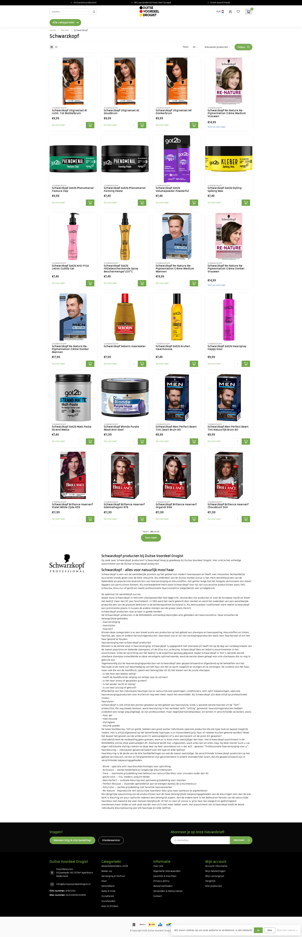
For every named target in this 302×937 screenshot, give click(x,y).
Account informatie (216, 866)
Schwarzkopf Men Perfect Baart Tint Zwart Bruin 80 (176, 428)
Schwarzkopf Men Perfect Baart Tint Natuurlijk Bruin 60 (228, 428)
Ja (258, 930)
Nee (269, 930)
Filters (242, 47)
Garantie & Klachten (164, 876)
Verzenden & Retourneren (168, 891)
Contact (157, 896)
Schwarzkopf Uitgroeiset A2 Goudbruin (121, 112)
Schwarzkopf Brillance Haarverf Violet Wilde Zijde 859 (72, 506)
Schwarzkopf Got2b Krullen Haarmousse (173, 348)
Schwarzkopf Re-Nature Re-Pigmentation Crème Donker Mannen (70, 349)
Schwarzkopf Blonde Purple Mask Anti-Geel (121, 428)
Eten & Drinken (109, 906)
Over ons (158, 866)
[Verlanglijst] (238, 11)
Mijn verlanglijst (214, 876)
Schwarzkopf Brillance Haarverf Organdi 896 (176, 506)
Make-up (106, 871)
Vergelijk (210, 881)
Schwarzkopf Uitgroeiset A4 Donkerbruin (173, 112)
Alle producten (213, 886)
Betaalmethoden (162, 886)
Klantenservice (111, 840)
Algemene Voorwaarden (166, 871)
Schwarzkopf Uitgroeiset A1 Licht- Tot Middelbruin (69, 112)
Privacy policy (161, 881)
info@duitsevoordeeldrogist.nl (73, 884)
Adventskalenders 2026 (114, 866)
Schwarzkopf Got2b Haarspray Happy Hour (227, 348)
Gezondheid (107, 886)
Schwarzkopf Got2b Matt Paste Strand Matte (71, 428)
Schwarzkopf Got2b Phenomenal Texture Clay (73, 189)
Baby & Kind (108, 891)
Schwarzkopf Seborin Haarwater (125, 346)
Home (53, 30)
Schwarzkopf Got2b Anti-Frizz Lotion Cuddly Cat (70, 267)
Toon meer (151, 537)
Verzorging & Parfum (113, 876)
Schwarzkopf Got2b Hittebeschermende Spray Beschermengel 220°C (121, 268)
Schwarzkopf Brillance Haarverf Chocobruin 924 (228, 506)
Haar (104, 881)
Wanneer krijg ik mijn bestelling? (72, 840)
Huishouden (108, 901)
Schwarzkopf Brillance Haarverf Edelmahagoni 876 (124, 506)
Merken (65, 30)
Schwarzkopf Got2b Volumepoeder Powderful (172, 189)
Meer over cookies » (287, 930)
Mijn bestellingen (215, 871)
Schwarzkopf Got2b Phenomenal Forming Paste (124, 189)
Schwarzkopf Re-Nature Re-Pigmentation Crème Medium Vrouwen (227, 113)
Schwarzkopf (81, 30)
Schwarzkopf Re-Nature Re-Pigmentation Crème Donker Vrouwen (226, 268)
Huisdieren (107, 896)
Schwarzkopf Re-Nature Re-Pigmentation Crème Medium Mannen (175, 268)
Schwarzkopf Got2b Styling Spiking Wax (225, 189)
